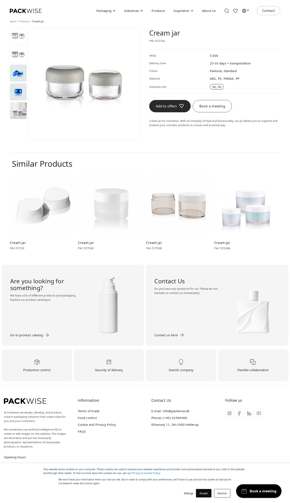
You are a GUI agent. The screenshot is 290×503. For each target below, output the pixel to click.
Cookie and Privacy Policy (97, 424)
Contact (268, 10)
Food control (87, 418)
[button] (106, 10)
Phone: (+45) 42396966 (169, 418)
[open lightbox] (18, 35)
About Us (209, 11)
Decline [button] (222, 493)
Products (158, 11)
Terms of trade (89, 411)
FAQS (82, 431)
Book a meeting (212, 106)
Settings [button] (189, 493)
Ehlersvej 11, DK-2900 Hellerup (174, 424)
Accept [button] (204, 493)
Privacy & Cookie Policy (146, 473)
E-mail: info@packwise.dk (170, 411)
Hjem (13, 21)
